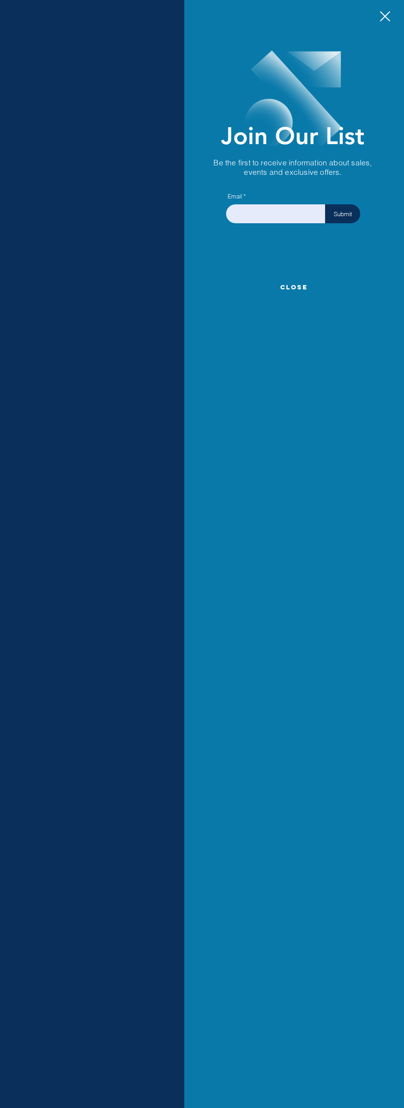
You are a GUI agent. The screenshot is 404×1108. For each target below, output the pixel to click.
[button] (385, 16)
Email (235, 196)
